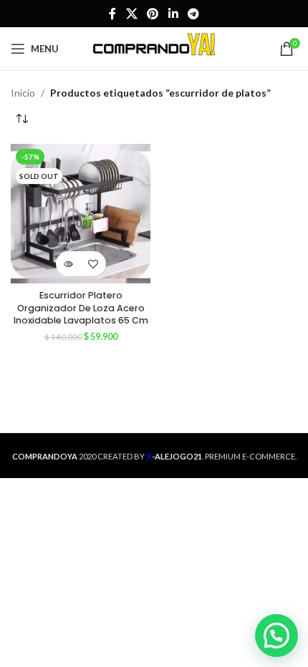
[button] (276, 635)
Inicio (23, 93)
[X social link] (131, 13)
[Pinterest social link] (153, 13)
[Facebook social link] (112, 13)
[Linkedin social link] (173, 13)
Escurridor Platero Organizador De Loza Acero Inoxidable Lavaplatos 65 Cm (81, 307)
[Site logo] (154, 48)
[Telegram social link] (193, 13)
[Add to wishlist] (93, 263)
